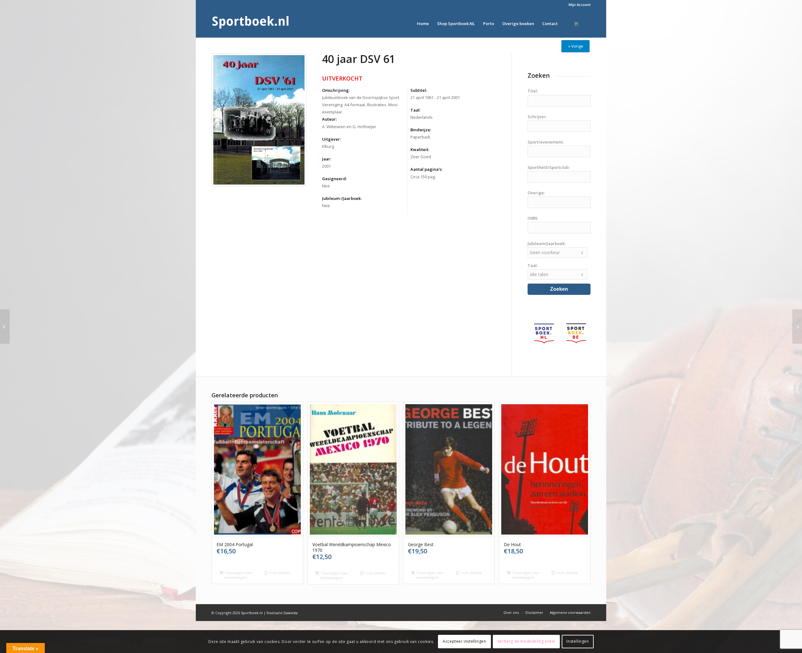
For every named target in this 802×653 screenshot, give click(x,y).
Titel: (533, 91)
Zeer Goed (420, 156)
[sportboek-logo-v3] (250, 23)
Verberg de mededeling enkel (526, 641)
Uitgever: (331, 139)
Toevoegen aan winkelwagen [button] (237, 575)
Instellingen (577, 641)
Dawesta (291, 612)
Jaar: (326, 159)
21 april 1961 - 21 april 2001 (435, 97)
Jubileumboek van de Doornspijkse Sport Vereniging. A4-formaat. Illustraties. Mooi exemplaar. (360, 105)
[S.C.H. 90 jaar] (797, 326)
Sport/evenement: (546, 142)
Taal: (415, 110)
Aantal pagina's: (426, 169)
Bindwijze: (420, 130)
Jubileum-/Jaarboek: (342, 198)
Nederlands (421, 117)
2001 (326, 166)
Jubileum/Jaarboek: (546, 243)
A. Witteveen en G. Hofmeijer (349, 126)
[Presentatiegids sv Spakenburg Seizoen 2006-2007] (5, 326)
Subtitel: (418, 90)
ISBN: (533, 218)
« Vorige (575, 46)
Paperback (420, 137)
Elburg (328, 146)
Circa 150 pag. (423, 177)
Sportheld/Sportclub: (549, 167)
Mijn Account (580, 4)
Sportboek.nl (252, 612)
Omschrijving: (336, 90)
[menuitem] (578, 4)
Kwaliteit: (419, 149)
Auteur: (329, 119)
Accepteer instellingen (464, 641)
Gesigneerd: (334, 178)
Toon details (279, 572)
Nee (326, 186)
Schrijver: (537, 116)
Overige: (536, 193)
